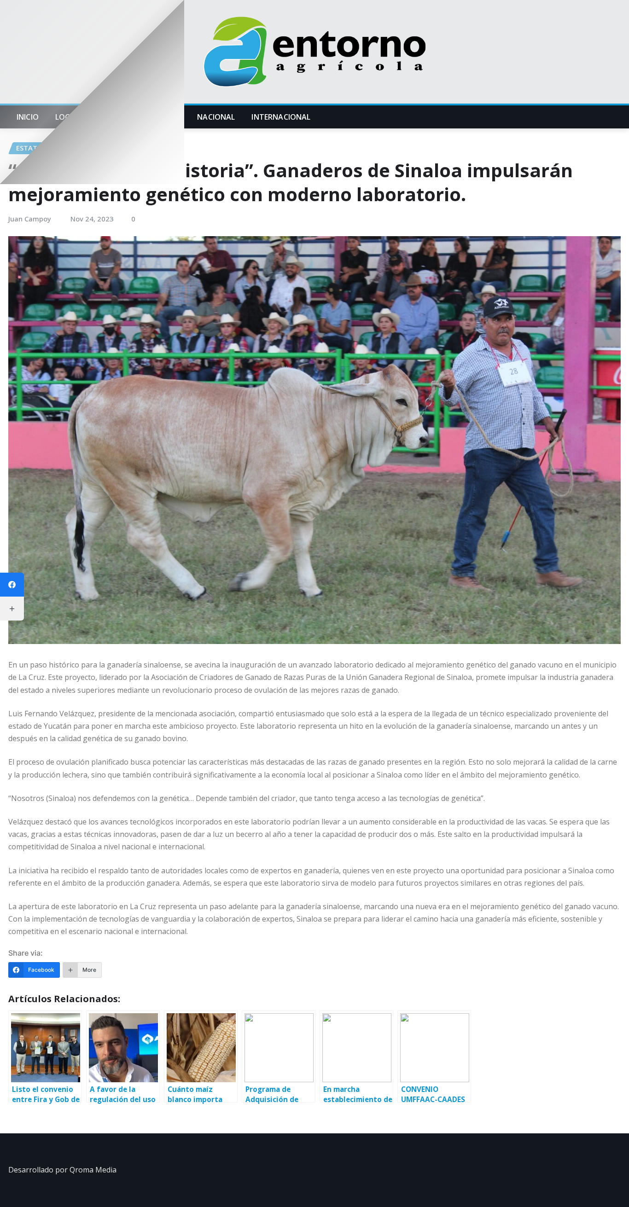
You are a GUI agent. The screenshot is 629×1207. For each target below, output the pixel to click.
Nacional (216, 117)
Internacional (280, 117)
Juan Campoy (29, 218)
